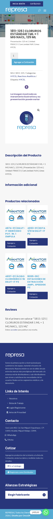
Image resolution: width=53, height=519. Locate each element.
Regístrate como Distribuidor (21, 472)
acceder (14, 330)
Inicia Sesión (19, 3)
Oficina (10, 440)
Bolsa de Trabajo (16, 403)
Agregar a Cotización (24, 62)
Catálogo (35, 3)
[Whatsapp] (45, 512)
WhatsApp (11, 435)
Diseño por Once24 (21, 515)
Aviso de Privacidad (17, 412)
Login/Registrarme (17, 407)
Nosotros (13, 398)
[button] (38, 110)
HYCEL (13, 76)
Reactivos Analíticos (27, 76)
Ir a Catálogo (15, 466)
